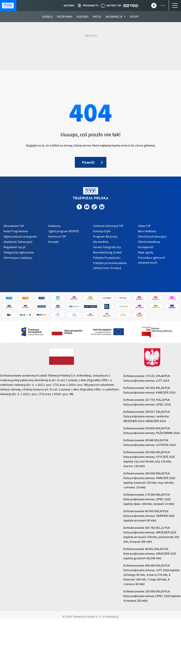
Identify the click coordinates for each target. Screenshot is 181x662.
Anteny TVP (114, 5)
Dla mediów (100, 242)
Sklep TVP (144, 226)
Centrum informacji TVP (108, 226)
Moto (97, 17)
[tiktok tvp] (94, 206)
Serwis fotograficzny (107, 247)
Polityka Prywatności (107, 258)
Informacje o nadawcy (18, 258)
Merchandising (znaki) (107, 252)
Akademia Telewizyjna (18, 242)
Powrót (88, 162)
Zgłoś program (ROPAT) (63, 231)
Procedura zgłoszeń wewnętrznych (151, 260)
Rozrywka (65, 17)
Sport (134, 17)
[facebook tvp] (153, 7)
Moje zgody (145, 252)
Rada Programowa (16, 231)
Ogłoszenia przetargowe (20, 236)
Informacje (114, 17)
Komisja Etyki (102, 231)
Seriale (47, 17)
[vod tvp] (131, 5)
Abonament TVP (14, 226)
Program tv (90, 5)
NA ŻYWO (69, 5)
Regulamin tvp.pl (14, 247)
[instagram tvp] (101, 206)
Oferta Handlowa (149, 242)
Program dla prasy (105, 236)
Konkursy (54, 226)
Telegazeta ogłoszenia (19, 252)
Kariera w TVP (57, 236)
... (162, 4)
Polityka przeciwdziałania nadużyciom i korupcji (110, 265)
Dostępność (145, 247)
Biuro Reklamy (147, 231)
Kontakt (53, 242)
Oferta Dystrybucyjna (152, 236)
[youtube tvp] (86, 206)
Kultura (82, 17)
